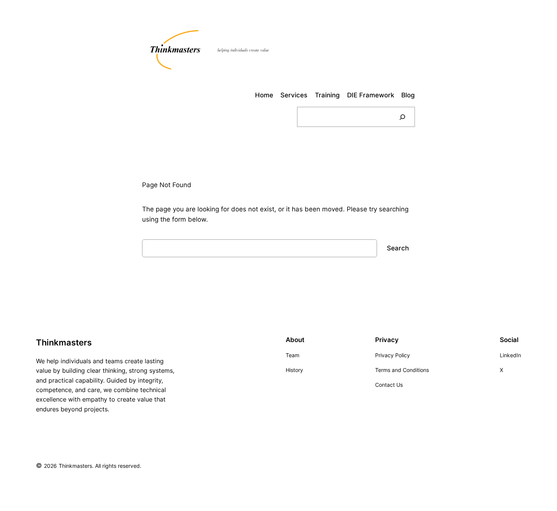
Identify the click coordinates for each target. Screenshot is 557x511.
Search (398, 248)
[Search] (402, 117)
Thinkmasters (64, 342)
